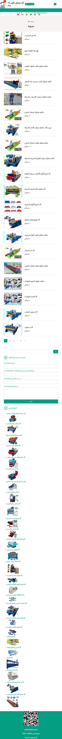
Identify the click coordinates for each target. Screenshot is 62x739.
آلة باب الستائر (29, 250)
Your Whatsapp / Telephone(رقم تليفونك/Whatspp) (19, 371)
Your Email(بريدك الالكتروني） (13, 378)
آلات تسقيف (29, 327)
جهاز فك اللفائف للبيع (32, 51)
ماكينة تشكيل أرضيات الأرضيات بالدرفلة (38, 97)
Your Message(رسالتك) (11, 386)
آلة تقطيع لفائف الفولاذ (32, 220)
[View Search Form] (55, 4)
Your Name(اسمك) (9, 363)
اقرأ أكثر (27, 39)
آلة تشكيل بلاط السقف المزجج (35, 189)
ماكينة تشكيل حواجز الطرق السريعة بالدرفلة (40, 158)
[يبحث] (55, 351)
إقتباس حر (31, 4)
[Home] (28, 21)
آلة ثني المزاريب (30, 35)
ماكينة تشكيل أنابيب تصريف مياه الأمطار (38, 82)
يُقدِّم (31, 401)
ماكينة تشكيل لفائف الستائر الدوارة (36, 143)
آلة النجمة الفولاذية (31, 297)
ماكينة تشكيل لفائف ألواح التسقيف (36, 235)
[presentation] (13, 38)
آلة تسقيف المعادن (31, 312)
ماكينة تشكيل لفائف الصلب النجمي (36, 266)
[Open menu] (26, 4)
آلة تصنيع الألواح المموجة (33, 204)
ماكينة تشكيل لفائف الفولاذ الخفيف (36, 66)
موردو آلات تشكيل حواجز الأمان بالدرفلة (38, 128)
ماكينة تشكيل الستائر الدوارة (34, 112)
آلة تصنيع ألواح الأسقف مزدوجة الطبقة (37, 174)
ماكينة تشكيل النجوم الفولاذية (34, 281)
